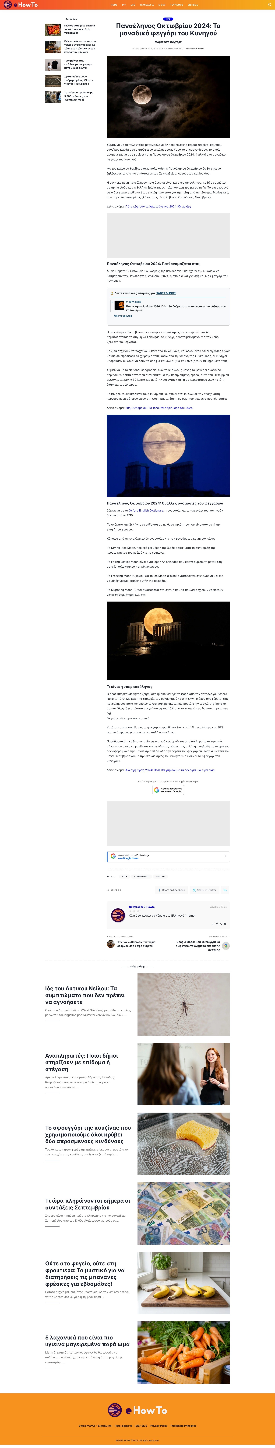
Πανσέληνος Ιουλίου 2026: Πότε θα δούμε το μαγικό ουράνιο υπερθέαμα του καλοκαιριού (176, 308)
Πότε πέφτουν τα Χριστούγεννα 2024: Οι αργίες (158, 206)
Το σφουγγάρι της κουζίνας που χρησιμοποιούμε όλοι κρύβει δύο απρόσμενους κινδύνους (88, 1134)
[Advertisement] (168, 235)
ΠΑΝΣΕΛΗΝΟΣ (166, 293)
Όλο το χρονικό (123, 315)
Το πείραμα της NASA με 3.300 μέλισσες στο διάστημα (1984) (78, 96)
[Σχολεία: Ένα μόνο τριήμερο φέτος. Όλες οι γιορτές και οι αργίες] (53, 81)
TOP (125, 876)
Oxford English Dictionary (146, 510)
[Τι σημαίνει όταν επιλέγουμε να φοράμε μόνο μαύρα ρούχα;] (53, 65)
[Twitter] (221, 924)
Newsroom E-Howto (195, 48)
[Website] (213, 924)
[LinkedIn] (225, 924)
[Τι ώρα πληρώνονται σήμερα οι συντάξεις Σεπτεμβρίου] (184, 1213)
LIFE (168, 19)
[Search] (270, 5)
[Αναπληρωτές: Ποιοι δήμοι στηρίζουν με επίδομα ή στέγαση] (184, 1074)
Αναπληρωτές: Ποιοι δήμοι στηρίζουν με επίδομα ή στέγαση (81, 1062)
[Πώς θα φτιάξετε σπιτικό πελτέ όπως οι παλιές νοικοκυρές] (53, 30)
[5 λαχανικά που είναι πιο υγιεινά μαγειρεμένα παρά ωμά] (184, 1352)
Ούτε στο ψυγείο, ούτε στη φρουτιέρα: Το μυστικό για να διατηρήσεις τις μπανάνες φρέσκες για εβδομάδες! (85, 1273)
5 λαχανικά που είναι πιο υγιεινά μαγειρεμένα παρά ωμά (87, 1341)
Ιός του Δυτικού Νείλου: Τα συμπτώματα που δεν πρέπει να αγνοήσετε (85, 995)
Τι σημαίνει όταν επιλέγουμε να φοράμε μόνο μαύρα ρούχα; (78, 64)
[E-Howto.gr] (21, 5)
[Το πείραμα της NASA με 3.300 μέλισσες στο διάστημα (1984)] (53, 97)
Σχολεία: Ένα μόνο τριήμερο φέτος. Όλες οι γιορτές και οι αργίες (78, 80)
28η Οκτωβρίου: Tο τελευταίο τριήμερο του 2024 (159, 408)
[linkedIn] (225, 890)
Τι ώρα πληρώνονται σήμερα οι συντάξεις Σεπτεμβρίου (87, 1204)
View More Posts (218, 907)
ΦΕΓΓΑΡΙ (161, 876)
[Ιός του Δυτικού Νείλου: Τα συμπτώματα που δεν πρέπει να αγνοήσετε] (184, 1004)
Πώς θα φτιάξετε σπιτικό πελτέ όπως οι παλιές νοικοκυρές (79, 29)
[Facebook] (217, 924)
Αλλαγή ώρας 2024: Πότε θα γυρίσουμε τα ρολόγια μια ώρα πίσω (170, 770)
